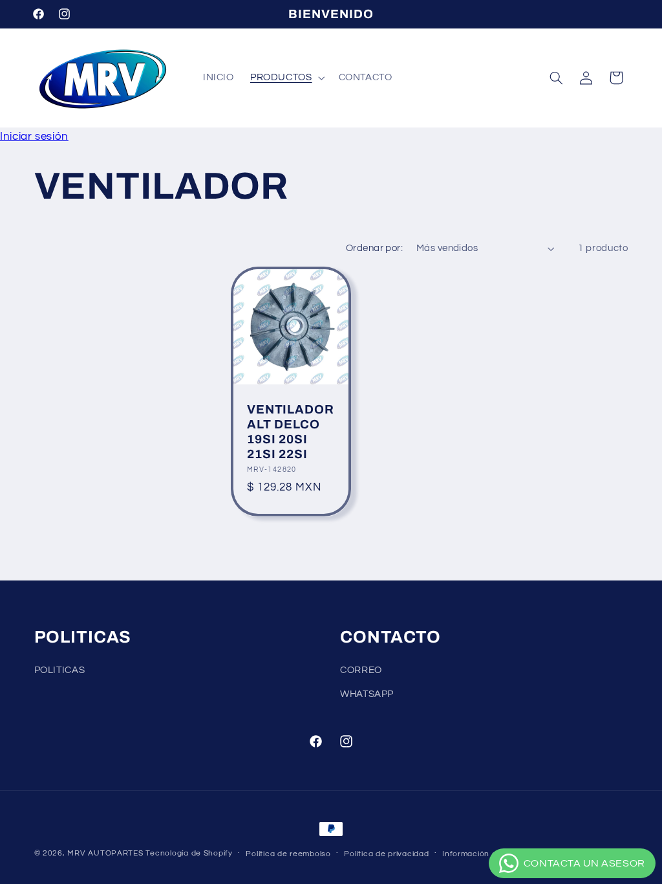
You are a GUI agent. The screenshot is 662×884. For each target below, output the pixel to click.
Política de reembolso (288, 853)
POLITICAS (59, 670)
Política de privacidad (386, 853)
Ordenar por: (374, 248)
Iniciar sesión (34, 136)
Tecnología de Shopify (188, 853)
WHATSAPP (367, 694)
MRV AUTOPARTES (105, 853)
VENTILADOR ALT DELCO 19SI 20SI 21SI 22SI (290, 432)
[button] (286, 77)
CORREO (361, 670)
